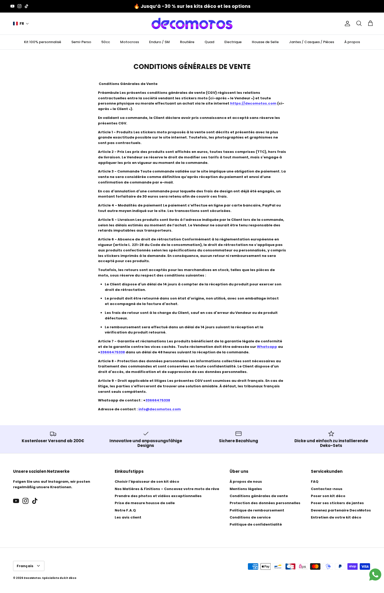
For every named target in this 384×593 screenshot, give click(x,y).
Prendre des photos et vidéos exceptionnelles (158, 495)
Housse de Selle (265, 41)
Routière (187, 41)
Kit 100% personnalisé (42, 41)
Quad (209, 41)
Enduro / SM (159, 41)
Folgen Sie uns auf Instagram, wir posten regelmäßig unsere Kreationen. (51, 484)
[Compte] (346, 23)
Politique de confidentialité (256, 524)
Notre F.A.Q (125, 510)
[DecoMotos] (192, 23)
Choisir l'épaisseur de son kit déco (147, 481)
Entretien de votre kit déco (336, 517)
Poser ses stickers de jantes (337, 502)
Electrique (233, 41)
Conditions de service (250, 517)
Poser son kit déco (328, 495)
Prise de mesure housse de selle (145, 502)
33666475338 (112, 352)
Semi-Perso (81, 41)
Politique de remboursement (257, 510)
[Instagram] (19, 6)
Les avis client (128, 517)
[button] (21, 23)
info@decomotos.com (159, 409)
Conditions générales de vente (259, 495)
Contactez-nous (326, 488)
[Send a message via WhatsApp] (375, 574)
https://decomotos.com (253, 103)
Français (25, 565)
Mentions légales (246, 488)
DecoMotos (32, 578)
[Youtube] (12, 6)
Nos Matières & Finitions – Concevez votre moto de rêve (167, 488)
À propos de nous (246, 481)
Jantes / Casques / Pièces (311, 41)
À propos (352, 41)
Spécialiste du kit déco (59, 578)
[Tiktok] (26, 6)
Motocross (129, 41)
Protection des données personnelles (265, 502)
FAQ (314, 481)
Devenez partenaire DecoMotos (341, 510)
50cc (105, 41)
